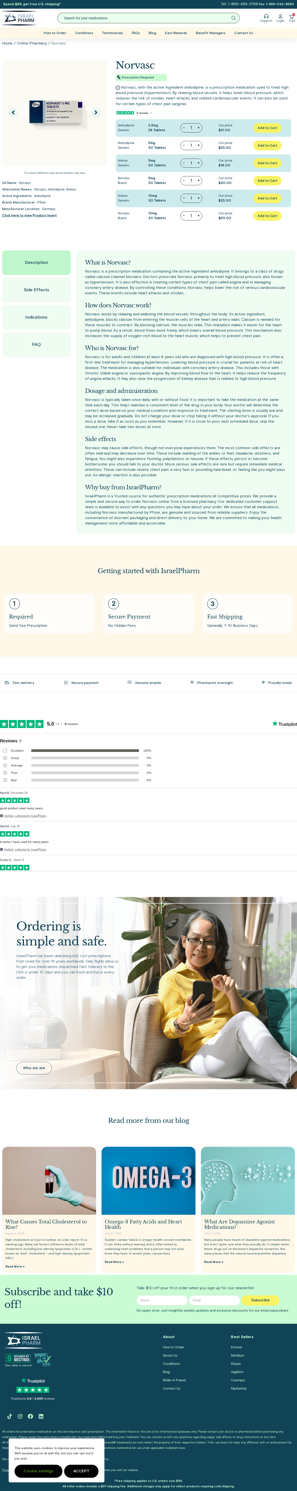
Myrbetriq (238, 1388)
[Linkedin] (41, 1416)
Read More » (15, 1266)
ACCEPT (81, 1471)
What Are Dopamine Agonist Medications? (239, 1224)
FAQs (136, 33)
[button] (13, 112)
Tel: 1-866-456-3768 (239, 4)
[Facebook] (30, 1416)
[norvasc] (54, 112)
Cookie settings (38, 1471)
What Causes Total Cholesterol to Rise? (46, 1224)
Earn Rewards (176, 33)
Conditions (84, 33)
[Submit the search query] (234, 18)
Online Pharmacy (32, 43)
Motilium (237, 1355)
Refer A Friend (174, 1380)
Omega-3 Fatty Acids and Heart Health (143, 1224)
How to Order (55, 33)
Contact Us (243, 33)
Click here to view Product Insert (29, 215)
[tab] (36, 262)
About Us (170, 1355)
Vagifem (237, 1372)
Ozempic (238, 1380)
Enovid (236, 1347)
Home (7, 43)
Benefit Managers (211, 33)
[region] (56, 1460)
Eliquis (236, 1363)
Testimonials (112, 33)
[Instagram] (20, 1416)
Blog (152, 33)
